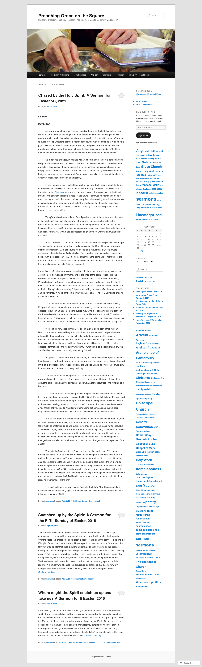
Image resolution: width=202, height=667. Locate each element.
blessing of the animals (146, 373)
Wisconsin (153, 219)
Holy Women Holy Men (145, 464)
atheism (156, 362)
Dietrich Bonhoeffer (153, 385)
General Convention (145, 417)
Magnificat (141, 490)
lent (159, 174)
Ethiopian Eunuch (80, 501)
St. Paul (156, 557)
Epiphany (140, 398)
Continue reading (47, 571)
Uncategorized (149, 214)
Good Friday (143, 435)
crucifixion (140, 385)
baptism (140, 366)
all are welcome (80, 642)
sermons (42, 74)
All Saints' (153, 335)
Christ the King (142, 382)
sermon (142, 538)
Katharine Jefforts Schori (149, 481)
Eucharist (157, 162)
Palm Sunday (148, 497)
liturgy (156, 178)
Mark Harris (151, 490)
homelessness (79, 74)
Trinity (156, 575)
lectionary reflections (60, 74)
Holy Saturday (142, 455)
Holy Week (149, 171)
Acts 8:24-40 (67, 501)
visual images (142, 219)
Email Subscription (145, 112)
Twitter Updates (144, 277)
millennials (155, 493)
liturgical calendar (144, 178)
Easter (156, 394)
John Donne (141, 474)
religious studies (156, 193)
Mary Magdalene (143, 493)
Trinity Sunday (141, 578)
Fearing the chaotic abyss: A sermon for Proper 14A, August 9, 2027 (149, 294)
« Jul (141, 250)
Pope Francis (142, 506)
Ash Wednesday (144, 362)
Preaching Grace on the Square (71, 15)
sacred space (143, 526)
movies (139, 181)
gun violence (108, 74)
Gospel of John (146, 439)
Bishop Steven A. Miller (148, 369)
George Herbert (143, 431)
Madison (149, 485)
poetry (146, 181)
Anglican (94, 74)
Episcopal (149, 398)
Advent (142, 335)
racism (121, 74)
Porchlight (154, 506)
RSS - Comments (144, 104)
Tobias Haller (141, 571)
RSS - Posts (141, 101)
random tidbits (150, 185)
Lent (139, 485)
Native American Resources (140, 74)
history (139, 171)
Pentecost (140, 502)
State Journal (61, 192)
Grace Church (151, 166)
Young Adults (142, 586)
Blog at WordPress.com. (101, 656)
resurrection (143, 518)
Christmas (143, 377)
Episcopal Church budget (146, 414)
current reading (147, 158)
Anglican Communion (147, 343)
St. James (147, 204)
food (138, 167)
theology (156, 204)
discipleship (143, 389)
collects (151, 382)
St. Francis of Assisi (144, 557)
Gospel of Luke (145, 443)
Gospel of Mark (145, 448)
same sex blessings (147, 529)
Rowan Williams (143, 522)
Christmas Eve (157, 378)
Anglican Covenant (148, 347)
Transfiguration (144, 574)
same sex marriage (145, 533)
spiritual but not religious (146, 550)
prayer (139, 511)
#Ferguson (140, 330)
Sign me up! (143, 135)
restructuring (143, 514)
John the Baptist (144, 477)
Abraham (148, 330)
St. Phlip (106, 642)
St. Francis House (144, 553)
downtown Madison (149, 160)
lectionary (152, 174)
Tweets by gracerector (145, 281)
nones (138, 497)
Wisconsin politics (148, 582)
